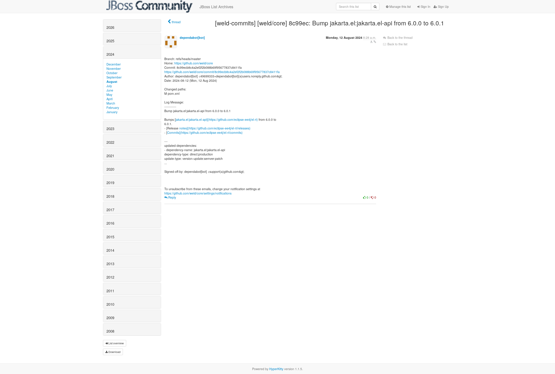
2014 (110, 250)
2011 (110, 290)
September (114, 77)
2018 (110, 196)
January (112, 112)
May (109, 94)
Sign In (425, 6)
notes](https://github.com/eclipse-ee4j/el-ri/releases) (214, 128)
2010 (110, 304)
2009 (110, 317)
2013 (110, 263)
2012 (110, 277)
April (109, 99)
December (113, 64)
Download (114, 352)
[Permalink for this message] (375, 42)
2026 (110, 27)
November (113, 68)
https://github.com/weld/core (193, 63)
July (109, 86)
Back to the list (397, 44)
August (111, 81)
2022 (110, 142)
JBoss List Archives (216, 6)
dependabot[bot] (192, 37)
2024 (110, 54)
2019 (110, 182)
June (109, 90)
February (112, 107)
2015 (110, 236)
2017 (110, 209)
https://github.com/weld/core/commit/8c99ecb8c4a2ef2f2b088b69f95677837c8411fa (222, 72)
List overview (116, 343)
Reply (171, 197)
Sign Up (443, 6)
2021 (110, 155)
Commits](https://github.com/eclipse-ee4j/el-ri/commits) (205, 132)
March (110, 103)
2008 (110, 331)
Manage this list (399, 6)
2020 (110, 169)
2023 (110, 128)
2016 (110, 223)
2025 (110, 40)
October (112, 73)
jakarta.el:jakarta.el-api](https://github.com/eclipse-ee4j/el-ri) (217, 119)
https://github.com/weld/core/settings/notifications (198, 193)
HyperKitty (276, 369)
